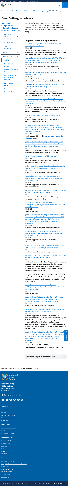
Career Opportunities (7, 47)
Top (65, 361)
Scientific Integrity (6, 474)
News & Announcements (8, 428)
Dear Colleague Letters (9, 84)
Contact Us (4, 420)
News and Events (8, 56)
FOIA (32, 483)
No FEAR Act (38, 483)
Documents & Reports (7, 461)
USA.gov (45, 483)
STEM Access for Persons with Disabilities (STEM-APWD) (43, 115)
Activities (6, 60)
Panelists (4, 454)
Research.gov (5, 477)
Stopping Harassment (7, 469)
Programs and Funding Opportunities (7, 36)
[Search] (59, 5)
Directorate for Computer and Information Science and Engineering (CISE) (29, 11)
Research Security (6, 472)
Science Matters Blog (7, 433)
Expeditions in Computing (9, 65)
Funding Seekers (6, 441)
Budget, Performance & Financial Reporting (14, 464)
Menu (65, 5)
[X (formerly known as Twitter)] (6, 399)
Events (3, 430)
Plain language (61, 483)
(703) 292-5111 (6, 391)
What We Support (9, 43)
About (5, 52)
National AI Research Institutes (11, 71)
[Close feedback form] (66, 332)
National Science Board (8, 418)
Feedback (66, 337)
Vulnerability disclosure (7, 483)
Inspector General (19, 483)
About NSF (4, 410)
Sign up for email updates (12, 395)
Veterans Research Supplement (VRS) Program (40, 156)
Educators (4, 451)
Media (3, 448)
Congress (4, 446)
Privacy (27, 483)
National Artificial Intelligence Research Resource (11, 77)
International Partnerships (8, 90)
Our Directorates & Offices (9, 415)
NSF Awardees (5, 443)
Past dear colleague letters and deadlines (40, 357)
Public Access (5, 466)
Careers (3, 412)
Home (3, 11)
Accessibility (52, 483)
